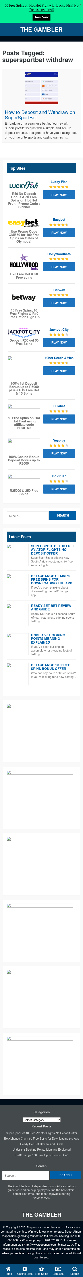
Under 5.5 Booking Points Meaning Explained (48, 639)
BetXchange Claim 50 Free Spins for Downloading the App (51, 579)
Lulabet (59, 405)
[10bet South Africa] (24, 368)
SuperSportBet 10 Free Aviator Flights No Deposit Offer (53, 549)
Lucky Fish (59, 181)
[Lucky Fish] (24, 185)
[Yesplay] (24, 446)
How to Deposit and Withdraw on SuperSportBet (40, 114)
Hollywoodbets (59, 253)
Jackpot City (59, 329)
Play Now (59, 195)
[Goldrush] (24, 481)
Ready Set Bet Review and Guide (51, 607)
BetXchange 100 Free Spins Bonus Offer (50, 666)
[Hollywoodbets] (24, 261)
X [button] (80, 4)
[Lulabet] (24, 409)
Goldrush (59, 475)
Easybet (59, 219)
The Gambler (41, 29)
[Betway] (24, 298)
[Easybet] (24, 223)
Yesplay (59, 440)
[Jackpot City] (24, 333)
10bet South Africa (59, 357)
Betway (59, 289)
